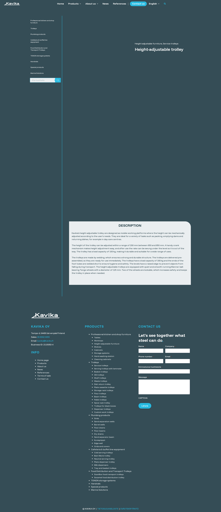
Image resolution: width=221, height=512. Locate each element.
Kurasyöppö (99, 440)
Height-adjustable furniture (148, 43)
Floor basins (99, 431)
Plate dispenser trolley (104, 462)
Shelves (97, 347)
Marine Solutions (99, 490)
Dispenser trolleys (102, 409)
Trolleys (95, 362)
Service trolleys (170, 43)
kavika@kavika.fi (45, 340)
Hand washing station (104, 356)
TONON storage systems (103, 480)
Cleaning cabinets (102, 359)
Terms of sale (44, 375)
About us (90, 3)
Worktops (98, 340)
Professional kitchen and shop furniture (111, 334)
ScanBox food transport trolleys (109, 474)
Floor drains (99, 428)
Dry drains (98, 434)
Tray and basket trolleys (105, 468)
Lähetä (144, 406)
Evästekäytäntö (130, 508)
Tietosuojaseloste (107, 508)
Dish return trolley (102, 384)
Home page (43, 360)
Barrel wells (99, 424)
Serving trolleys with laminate (107, 368)
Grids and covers (101, 446)
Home (60, 3)
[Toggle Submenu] (58, 21)
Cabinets (98, 350)
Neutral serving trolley (104, 459)
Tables (97, 337)
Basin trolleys (100, 396)
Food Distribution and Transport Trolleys (111, 471)
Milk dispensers (101, 465)
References (119, 3)
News (106, 3)
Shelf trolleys (100, 378)
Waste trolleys (100, 381)
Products (73, 3)
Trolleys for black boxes (105, 406)
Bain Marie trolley (102, 456)
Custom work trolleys (103, 412)
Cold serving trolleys (103, 452)
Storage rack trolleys (103, 390)
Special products (99, 486)
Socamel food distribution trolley (109, 477)
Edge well (98, 443)
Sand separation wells (104, 421)
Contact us (138, 3)
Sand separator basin (104, 437)
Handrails (95, 483)
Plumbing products (100, 415)
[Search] (58, 80)
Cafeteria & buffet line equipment (108, 449)
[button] (80, 3)
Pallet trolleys (100, 400)
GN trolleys (99, 375)
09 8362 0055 (43, 337)
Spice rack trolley (102, 403)
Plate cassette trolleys (104, 387)
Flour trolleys (100, 393)
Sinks (96, 418)
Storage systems (101, 353)
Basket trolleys (101, 372)
